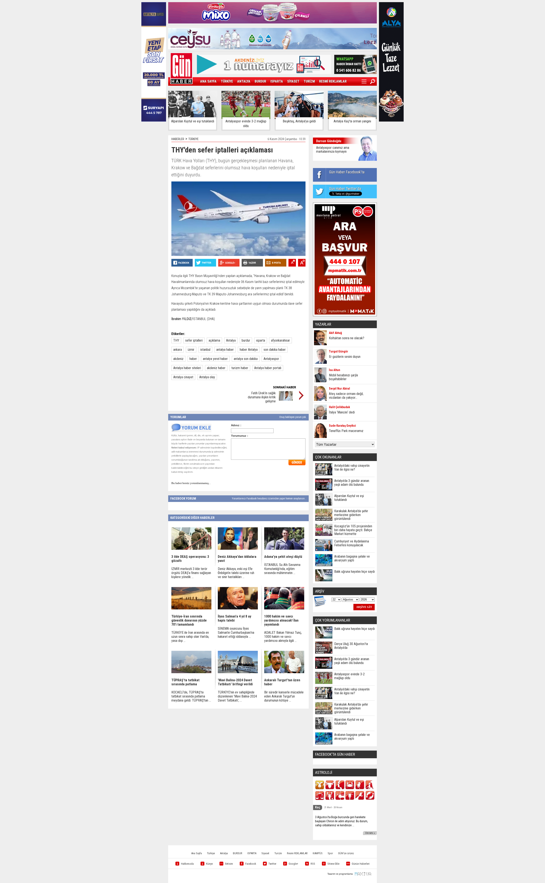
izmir (191, 350)
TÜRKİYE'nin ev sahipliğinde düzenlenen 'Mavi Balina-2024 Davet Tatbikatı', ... (237, 696)
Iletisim (229, 863)
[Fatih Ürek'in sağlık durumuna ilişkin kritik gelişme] (286, 399)
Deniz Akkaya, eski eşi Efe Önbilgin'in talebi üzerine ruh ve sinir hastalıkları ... (236, 573)
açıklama (214, 340)
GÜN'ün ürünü (346, 853)
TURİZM (309, 81)
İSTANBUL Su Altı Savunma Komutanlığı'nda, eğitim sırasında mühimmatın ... (282, 569)
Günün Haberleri (361, 863)
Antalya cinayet (183, 377)
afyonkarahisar (280, 340)
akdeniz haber (216, 368)
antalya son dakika (246, 359)
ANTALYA (243, 81)
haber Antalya (249, 350)
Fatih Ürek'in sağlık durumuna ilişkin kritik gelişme (262, 397)
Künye (209, 863)
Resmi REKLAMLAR (297, 853)
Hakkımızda (187, 863)
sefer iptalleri (194, 340)
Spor (330, 853)
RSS (313, 863)
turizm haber (239, 368)
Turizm (278, 853)
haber (193, 359)
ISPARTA (276, 81)
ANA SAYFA (208, 81)
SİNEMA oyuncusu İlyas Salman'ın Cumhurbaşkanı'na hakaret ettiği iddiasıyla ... (236, 632)
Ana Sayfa (196, 853)
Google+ (293, 863)
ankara (177, 350)
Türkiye (211, 853)
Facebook (250, 863)
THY (176, 340)
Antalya (231, 340)
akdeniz (178, 359)
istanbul (205, 350)
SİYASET (293, 81)
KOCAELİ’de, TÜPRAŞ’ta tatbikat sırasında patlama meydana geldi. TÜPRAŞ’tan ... (191, 696)
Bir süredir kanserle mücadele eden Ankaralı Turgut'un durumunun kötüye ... (284, 696)
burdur (246, 340)
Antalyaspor (271, 359)
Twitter (272, 863)
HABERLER (177, 139)
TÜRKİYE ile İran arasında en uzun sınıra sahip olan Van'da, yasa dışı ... (190, 637)
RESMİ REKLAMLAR (333, 81)
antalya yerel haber (215, 359)
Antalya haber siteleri (187, 368)
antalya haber (225, 350)
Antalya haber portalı (267, 368)
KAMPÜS (318, 853)
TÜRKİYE (227, 81)
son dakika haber (275, 350)
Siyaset (265, 853)
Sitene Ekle (333, 863)
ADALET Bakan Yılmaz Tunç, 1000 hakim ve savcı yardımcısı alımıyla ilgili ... (283, 637)
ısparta (260, 340)
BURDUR (260, 81)
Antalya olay (207, 377)
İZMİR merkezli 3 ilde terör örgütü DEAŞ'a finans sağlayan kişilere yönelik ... (191, 573)
